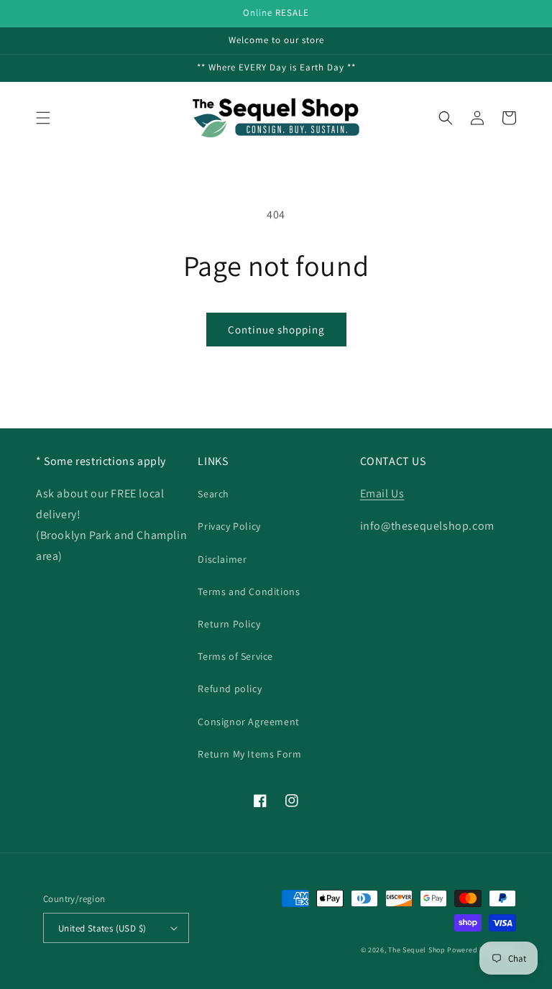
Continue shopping (276, 329)
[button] (43, 118)
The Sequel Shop (417, 949)
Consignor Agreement (248, 721)
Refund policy (230, 688)
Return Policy (229, 623)
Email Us (382, 493)
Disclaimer (222, 559)
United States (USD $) (102, 928)
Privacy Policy (229, 526)
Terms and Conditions (249, 591)
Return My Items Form (249, 754)
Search (213, 493)
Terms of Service (235, 656)
